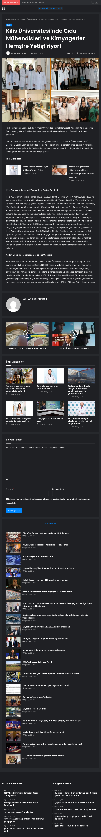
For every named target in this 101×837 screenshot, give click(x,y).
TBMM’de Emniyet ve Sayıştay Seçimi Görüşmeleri (46, 533)
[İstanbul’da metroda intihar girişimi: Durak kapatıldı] (13, 595)
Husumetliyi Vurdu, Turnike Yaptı (35, 2)
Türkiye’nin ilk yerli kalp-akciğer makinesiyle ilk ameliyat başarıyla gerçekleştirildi (79, 390)
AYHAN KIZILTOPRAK (19, 53)
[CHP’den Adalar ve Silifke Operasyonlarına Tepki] (13, 689)
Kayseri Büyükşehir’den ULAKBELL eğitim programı (46, 627)
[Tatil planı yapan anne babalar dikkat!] (50, 375)
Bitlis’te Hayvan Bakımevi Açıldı (37, 662)
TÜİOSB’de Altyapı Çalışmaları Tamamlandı (43, 755)
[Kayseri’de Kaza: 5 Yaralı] (13, 712)
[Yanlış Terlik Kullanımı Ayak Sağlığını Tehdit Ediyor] (13, 170)
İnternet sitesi (58, 489)
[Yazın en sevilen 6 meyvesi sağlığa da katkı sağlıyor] (19, 408)
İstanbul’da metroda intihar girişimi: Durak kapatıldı (47, 591)
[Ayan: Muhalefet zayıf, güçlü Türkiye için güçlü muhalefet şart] (13, 724)
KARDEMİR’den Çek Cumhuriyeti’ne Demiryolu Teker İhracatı (51, 673)
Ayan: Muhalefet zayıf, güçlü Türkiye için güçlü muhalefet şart (52, 720)
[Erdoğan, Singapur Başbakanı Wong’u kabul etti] (13, 642)
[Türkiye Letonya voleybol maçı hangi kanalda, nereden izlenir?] (13, 748)
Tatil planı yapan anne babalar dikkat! (48, 387)
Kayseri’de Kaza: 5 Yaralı (34, 709)
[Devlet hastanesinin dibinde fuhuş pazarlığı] (13, 736)
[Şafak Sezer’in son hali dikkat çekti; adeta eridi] (13, 584)
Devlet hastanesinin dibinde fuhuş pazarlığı (43, 732)
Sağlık (19, 19)
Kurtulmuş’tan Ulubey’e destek (37, 697)
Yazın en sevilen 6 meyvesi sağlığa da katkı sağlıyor (18, 419)
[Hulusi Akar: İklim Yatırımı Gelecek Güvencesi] (13, 654)
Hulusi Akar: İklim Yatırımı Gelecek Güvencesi (43, 650)
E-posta (10, 489)
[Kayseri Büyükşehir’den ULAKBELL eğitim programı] (13, 630)
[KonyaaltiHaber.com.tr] (50, 8)
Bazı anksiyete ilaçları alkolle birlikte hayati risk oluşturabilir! (80, 421)
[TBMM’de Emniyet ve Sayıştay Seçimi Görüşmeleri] (13, 537)
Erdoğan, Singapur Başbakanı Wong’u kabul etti (45, 638)
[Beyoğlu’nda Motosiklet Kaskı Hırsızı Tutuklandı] (13, 548)
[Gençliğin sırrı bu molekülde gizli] (50, 408)
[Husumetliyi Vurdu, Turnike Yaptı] (13, 560)
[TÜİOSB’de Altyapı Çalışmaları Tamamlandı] (13, 759)
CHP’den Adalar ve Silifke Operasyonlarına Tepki (45, 685)
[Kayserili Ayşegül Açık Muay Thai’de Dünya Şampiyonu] (13, 572)
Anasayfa (12, 19)
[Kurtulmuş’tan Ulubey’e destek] (13, 701)
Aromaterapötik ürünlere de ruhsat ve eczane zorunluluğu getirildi (18, 388)
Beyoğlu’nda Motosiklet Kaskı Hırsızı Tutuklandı (45, 545)
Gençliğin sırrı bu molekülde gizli (50, 419)
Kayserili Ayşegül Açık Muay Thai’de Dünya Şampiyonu (48, 568)
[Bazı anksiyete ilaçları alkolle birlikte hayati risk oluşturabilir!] (81, 408)
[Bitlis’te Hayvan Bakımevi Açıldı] (13, 666)
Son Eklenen (50, 523)
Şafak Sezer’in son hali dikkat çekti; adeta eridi (45, 580)
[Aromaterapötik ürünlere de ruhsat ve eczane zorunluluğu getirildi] (19, 375)
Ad (8, 479)
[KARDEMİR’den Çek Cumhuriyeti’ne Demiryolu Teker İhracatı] (13, 677)
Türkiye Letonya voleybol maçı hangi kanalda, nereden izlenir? (52, 744)
